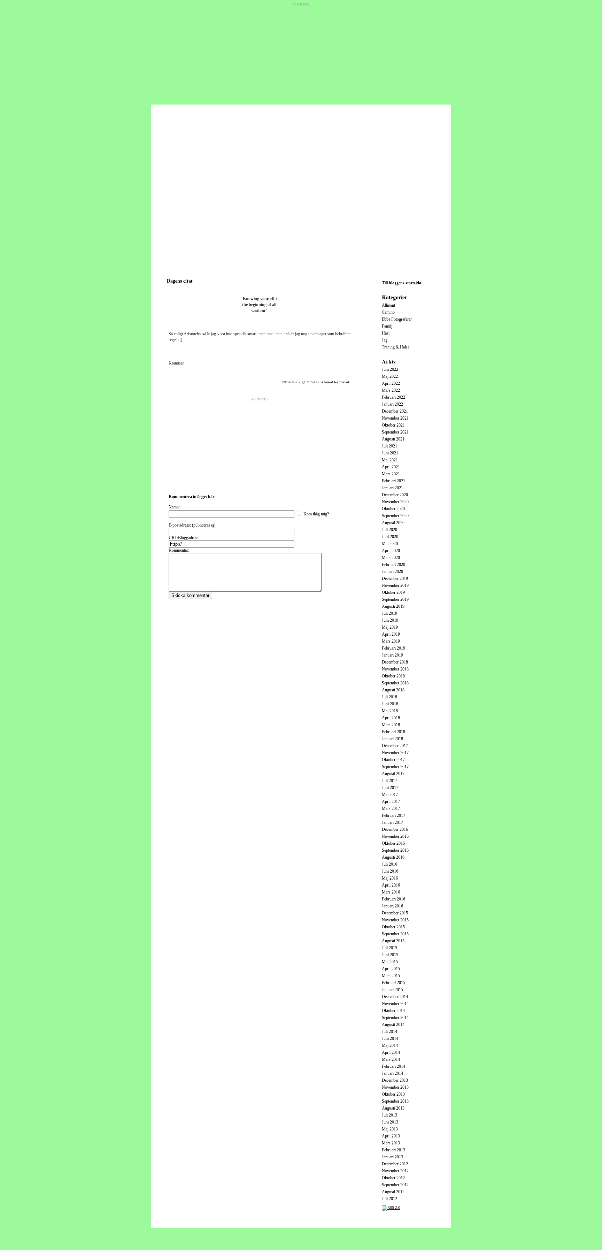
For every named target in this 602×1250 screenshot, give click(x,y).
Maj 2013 (390, 1129)
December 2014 (395, 996)
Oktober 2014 (393, 1010)
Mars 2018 (391, 724)
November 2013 (395, 1087)
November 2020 (395, 501)
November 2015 (395, 920)
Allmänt (327, 382)
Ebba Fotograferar (397, 319)
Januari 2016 (392, 906)
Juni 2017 (390, 787)
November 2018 (395, 669)
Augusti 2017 (393, 773)
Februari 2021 (393, 480)
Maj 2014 (390, 1045)
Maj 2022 (390, 376)
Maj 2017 (390, 794)
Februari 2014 (393, 1066)
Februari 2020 (393, 564)
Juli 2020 (389, 529)
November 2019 (395, 585)
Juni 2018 (390, 703)
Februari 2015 (393, 982)
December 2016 (395, 829)
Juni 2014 (390, 1038)
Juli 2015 (389, 947)
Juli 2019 (389, 613)
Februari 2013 (393, 1150)
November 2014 (395, 1003)
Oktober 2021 (393, 425)
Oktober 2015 (393, 927)
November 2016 (395, 836)
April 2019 (391, 634)
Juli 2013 (389, 1115)
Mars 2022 (391, 390)
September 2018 (395, 683)
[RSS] (391, 1207)
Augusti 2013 (393, 1108)
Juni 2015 (390, 954)
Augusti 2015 (393, 940)
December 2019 (395, 578)
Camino (388, 312)
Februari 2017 (393, 815)
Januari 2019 (392, 655)
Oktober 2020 (393, 508)
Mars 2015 (391, 975)
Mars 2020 (391, 557)
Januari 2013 (392, 1157)
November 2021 (395, 418)
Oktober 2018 (393, 676)
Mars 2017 (391, 808)
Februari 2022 (393, 397)
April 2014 (391, 1052)
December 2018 (395, 662)
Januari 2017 (392, 822)
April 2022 (391, 383)
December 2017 (395, 745)
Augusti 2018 (393, 690)
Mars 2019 (391, 641)
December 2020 (395, 494)
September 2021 (395, 432)
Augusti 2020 (393, 522)
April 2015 (391, 968)
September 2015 (395, 933)
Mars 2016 (391, 892)
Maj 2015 (390, 961)
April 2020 (391, 550)
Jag (384, 340)
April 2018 (391, 717)
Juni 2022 (390, 369)
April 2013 (391, 1136)
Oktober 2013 (393, 1094)
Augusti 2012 (393, 1191)
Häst (385, 333)
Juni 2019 (390, 620)
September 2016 (395, 850)
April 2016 (391, 885)
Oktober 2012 (393, 1177)
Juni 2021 (390, 453)
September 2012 (395, 1184)
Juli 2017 (389, 780)
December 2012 (395, 1163)
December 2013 (395, 1080)
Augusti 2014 (393, 1024)
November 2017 (395, 752)
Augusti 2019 (393, 606)
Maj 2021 (390, 460)
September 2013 (395, 1101)
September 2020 (395, 515)
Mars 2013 (391, 1143)
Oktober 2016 (393, 843)
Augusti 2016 (393, 857)
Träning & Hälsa (395, 347)
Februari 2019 (393, 648)
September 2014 (395, 1017)
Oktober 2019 (393, 592)
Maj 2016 (390, 878)
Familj (387, 326)
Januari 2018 (392, 738)
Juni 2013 (390, 1122)
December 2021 (395, 411)
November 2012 (395, 1170)
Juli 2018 (389, 697)
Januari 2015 (392, 989)
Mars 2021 (391, 473)
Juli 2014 (389, 1031)
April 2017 (391, 801)
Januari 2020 (392, 571)
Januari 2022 (392, 404)
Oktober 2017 (393, 759)
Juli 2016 (389, 864)
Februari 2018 (393, 731)
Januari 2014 (392, 1073)
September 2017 (395, 766)
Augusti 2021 (393, 439)
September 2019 (395, 599)
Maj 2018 (390, 710)
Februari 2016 (393, 899)
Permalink (342, 382)
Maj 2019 (390, 627)
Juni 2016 (390, 871)
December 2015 (395, 913)
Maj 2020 (390, 543)
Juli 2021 (389, 446)
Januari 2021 (392, 487)
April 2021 (391, 467)
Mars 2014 (391, 1059)
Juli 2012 (389, 1198)
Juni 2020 (390, 536)
